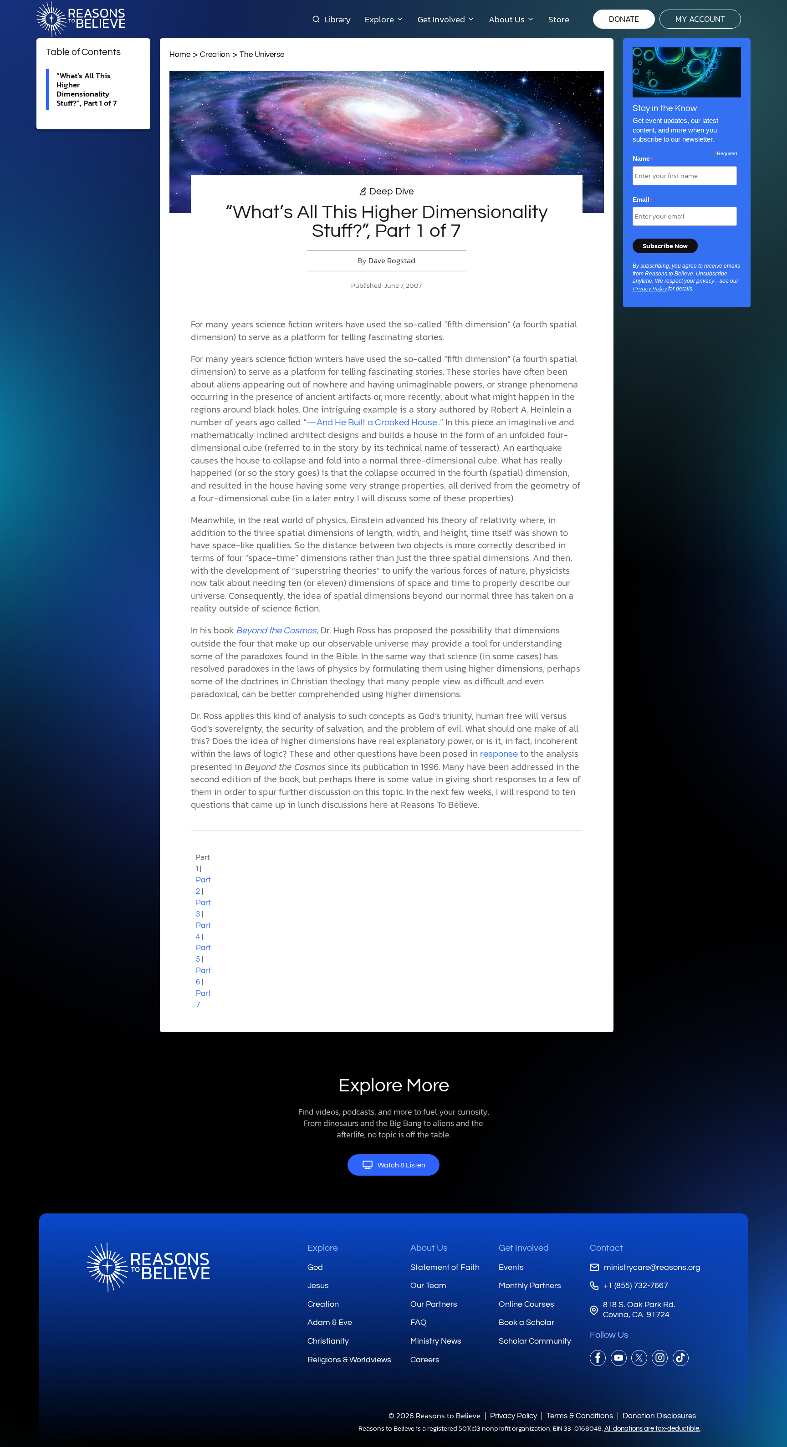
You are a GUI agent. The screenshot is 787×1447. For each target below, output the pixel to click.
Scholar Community (535, 1341)
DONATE (624, 19)
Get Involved (524, 1248)
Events (511, 1267)
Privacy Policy (650, 289)
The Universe (262, 54)
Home (179, 54)
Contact (606, 1248)
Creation (215, 54)
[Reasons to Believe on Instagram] (660, 1358)
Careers (424, 1359)
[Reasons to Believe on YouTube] (619, 1358)
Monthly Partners (530, 1285)
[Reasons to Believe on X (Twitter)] (639, 1358)
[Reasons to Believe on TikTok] (681, 1358)
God (315, 1267)
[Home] (148, 1267)
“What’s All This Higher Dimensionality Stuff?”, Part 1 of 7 (86, 89)
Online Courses (526, 1304)
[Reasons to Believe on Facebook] (598, 1358)
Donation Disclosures (659, 1416)
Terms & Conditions (580, 1416)
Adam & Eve (329, 1322)
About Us (429, 1248)
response (499, 754)
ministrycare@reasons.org (652, 1267)
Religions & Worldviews (349, 1359)
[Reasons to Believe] (80, 19)
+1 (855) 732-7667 (635, 1285)
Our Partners (433, 1304)
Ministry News (435, 1341)
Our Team (428, 1285)
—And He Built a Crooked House (372, 422)
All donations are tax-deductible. (652, 1428)
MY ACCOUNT (700, 19)
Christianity (328, 1341)
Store (558, 19)
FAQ (418, 1322)
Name (643, 159)
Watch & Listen (401, 1165)
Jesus (318, 1285)
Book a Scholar (526, 1322)
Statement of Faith (445, 1267)
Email (643, 200)
